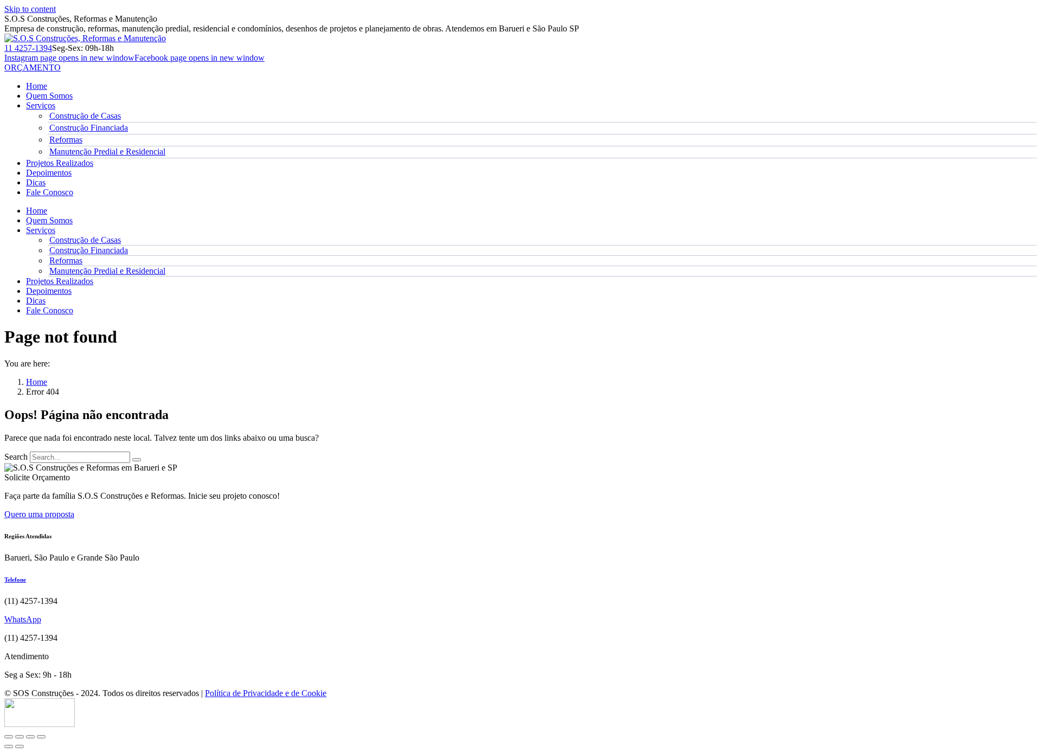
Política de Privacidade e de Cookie (265, 693)
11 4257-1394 (28, 48)
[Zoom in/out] (41, 736)
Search (16, 456)
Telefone (15, 579)
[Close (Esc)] (8, 736)
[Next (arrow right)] (19, 746)
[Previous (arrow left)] (8, 746)
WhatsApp (22, 619)
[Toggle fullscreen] (30, 736)
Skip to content (30, 9)
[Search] (136, 459)
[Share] (19, 736)
